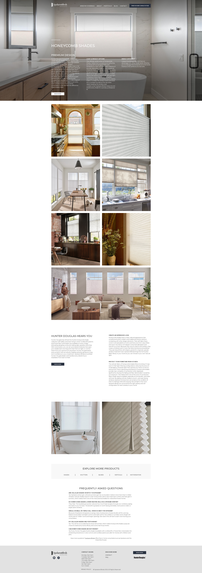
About (99, 6)
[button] (87, 5)
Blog (116, 6)
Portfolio (108, 6)
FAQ (106, 557)
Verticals (118, 475)
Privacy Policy (86, 569)
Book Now (57, 93)
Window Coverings (87, 6)
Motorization (135, 475)
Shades (66, 475)
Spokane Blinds (90, 538)
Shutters (83, 475)
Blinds (101, 475)
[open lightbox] (75, 130)
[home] (63, 5)
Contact (123, 6)
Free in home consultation (140, 5)
